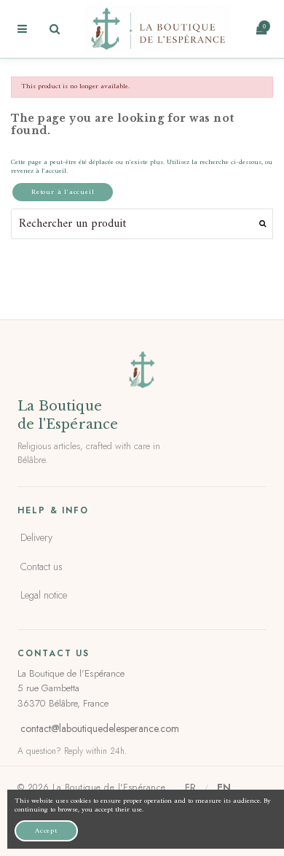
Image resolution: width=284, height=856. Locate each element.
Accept (46, 831)
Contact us (41, 566)
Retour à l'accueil (62, 192)
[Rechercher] (262, 224)
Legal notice (43, 595)
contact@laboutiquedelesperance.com (99, 728)
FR (190, 787)
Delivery (36, 537)
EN (224, 787)
